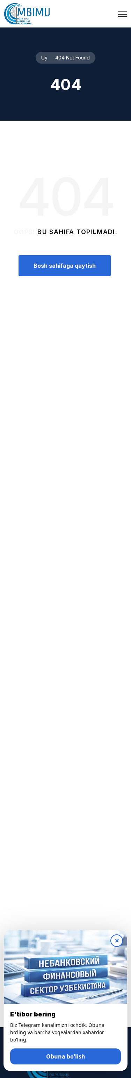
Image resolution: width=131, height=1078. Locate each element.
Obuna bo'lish (65, 1056)
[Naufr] (27, 13)
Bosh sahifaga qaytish (65, 265)
